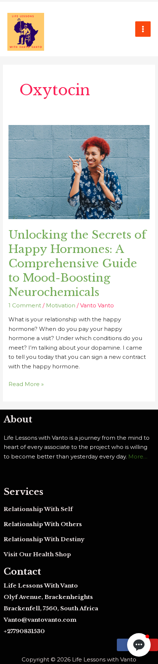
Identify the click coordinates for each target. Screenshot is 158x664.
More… (137, 456)
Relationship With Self (38, 509)
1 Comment (24, 305)
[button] (139, 645)
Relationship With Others (43, 524)
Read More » (26, 383)
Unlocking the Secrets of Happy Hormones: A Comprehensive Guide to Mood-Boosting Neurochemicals (77, 263)
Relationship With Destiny (44, 539)
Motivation (60, 305)
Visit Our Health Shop (37, 554)
